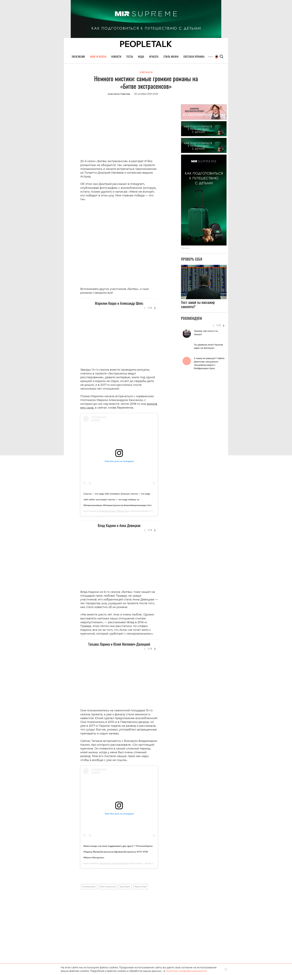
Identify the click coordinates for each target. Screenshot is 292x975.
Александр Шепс (89, 886)
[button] (154, 308)
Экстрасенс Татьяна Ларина (114, 863)
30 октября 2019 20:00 (146, 94)
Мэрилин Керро (140, 886)
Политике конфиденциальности (186, 971)
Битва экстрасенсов (108, 886)
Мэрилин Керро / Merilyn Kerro (115, 511)
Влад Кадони (125, 886)
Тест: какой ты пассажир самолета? (198, 304)
